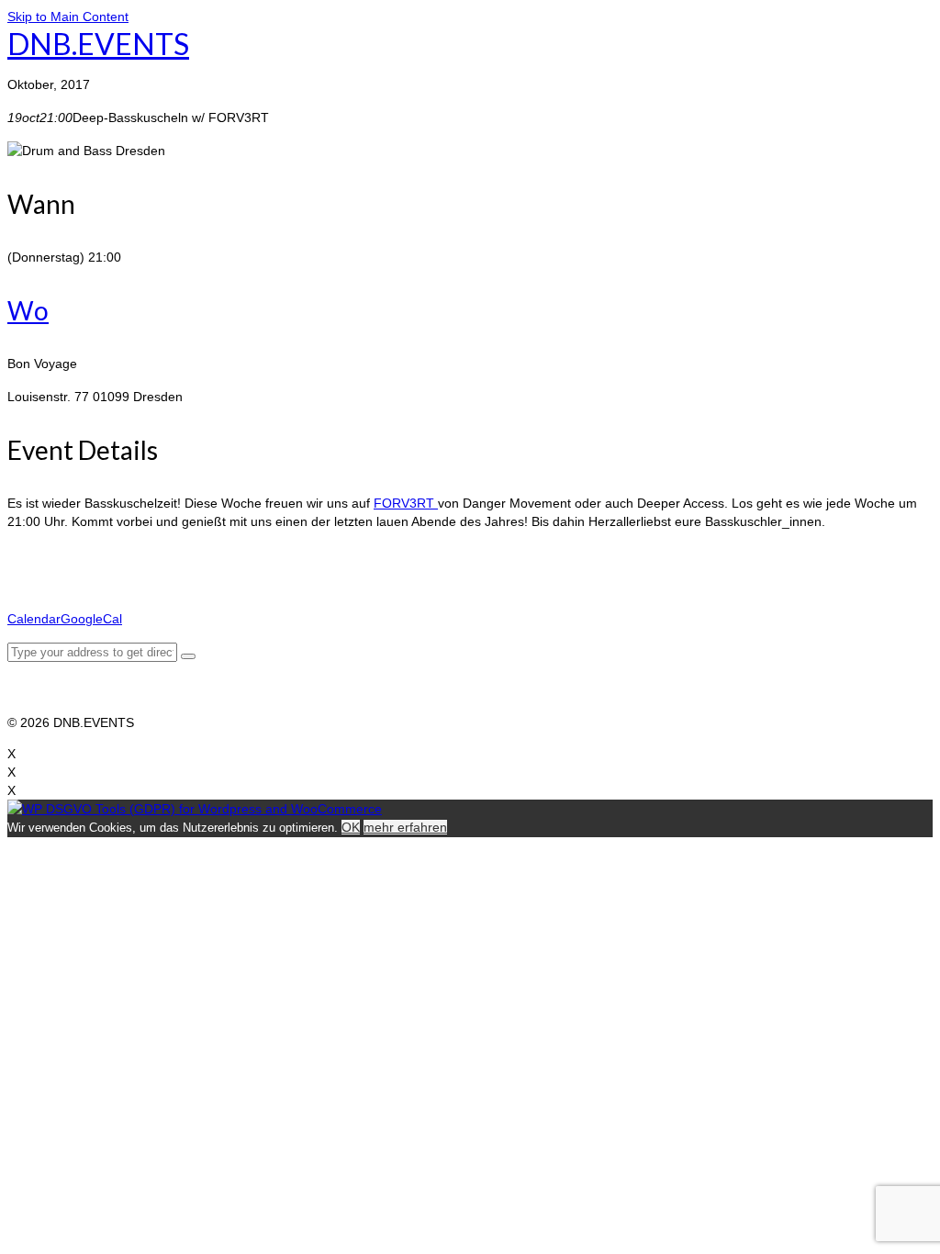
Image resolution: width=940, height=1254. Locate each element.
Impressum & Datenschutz (84, 685)
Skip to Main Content (68, 16)
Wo (28, 310)
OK (350, 827)
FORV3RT (406, 503)
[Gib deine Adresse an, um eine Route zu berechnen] (188, 656)
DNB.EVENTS (98, 44)
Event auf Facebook (65, 554)
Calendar (34, 618)
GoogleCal (91, 618)
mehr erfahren (405, 827)
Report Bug (40, 704)
